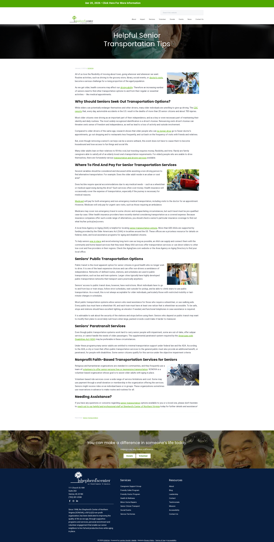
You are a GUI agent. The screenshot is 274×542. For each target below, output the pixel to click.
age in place (95, 241)
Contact (172, 498)
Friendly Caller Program (129, 490)
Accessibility (174, 510)
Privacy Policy (149, 540)
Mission (172, 506)
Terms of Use (160, 540)
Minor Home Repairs (128, 502)
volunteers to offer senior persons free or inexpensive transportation (115, 369)
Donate (129, 456)
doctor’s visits (156, 77)
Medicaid (79, 201)
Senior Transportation (90, 418)
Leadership (173, 494)
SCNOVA (106, 540)
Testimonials (174, 502)
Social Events (125, 510)
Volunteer (143, 456)
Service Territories (127, 514)
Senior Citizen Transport (130, 506)
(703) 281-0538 (75, 497)
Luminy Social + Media (128, 540)
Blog (171, 490)
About (171, 486)
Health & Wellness (127, 498)
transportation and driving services (130, 157)
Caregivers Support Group (130, 486)
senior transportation (130, 403)
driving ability (126, 87)
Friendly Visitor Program (130, 494)
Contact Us (173, 514)
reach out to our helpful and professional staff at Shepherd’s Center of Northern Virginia (118, 406)
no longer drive (164, 131)
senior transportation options (143, 228)
